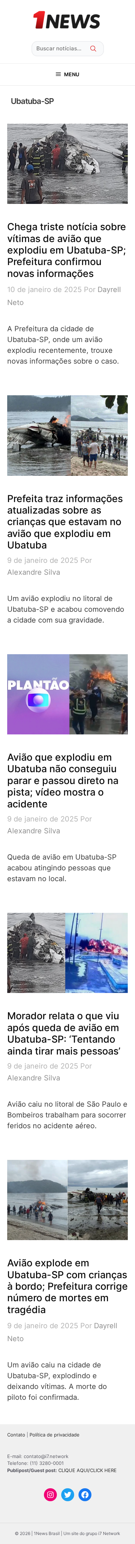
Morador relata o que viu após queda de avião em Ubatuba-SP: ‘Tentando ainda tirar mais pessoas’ (63, 1033)
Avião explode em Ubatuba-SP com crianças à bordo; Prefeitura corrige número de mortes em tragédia (67, 1286)
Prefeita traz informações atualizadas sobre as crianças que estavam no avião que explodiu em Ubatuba (65, 522)
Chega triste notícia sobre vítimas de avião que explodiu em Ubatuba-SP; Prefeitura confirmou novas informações (66, 250)
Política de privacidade (55, 1435)
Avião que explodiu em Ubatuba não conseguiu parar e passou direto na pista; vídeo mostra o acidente (62, 780)
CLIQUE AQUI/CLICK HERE (87, 1470)
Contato (16, 1435)
